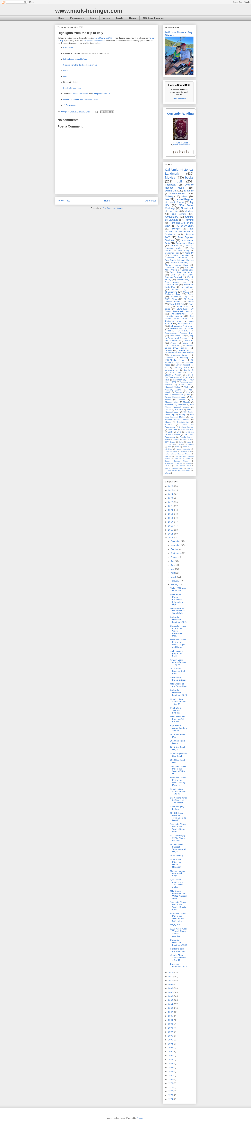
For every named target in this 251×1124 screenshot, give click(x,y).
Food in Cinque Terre (72, 88)
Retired (132, 18)
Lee (167, 199)
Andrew (189, 211)
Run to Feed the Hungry (181, 272)
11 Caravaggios (69, 105)
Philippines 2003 (185, 323)
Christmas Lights (173, 321)
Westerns (189, 340)
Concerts (181, 400)
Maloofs (186, 402)
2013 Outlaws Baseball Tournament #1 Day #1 (178, 848)
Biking (185, 343)
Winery (167, 473)
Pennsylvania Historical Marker (179, 352)
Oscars (168, 410)
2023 (170, 498)
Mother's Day (182, 279)
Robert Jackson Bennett (181, 144)
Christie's (169, 357)
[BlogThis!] (104, 111)
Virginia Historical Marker (174, 468)
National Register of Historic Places (179, 201)
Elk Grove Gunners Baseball (179, 276)
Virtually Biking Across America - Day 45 (178, 662)
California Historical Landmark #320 (178, 942)
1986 (170, 1067)
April (173, 573)
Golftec (181, 442)
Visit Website (179, 98)
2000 (170, 1020)
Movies (106, 18)
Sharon (188, 463)
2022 (170, 502)
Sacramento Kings (184, 243)
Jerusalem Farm (172, 370)
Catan (186, 292)
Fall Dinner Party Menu (179, 317)
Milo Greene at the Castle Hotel (178, 685)
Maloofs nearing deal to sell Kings (177, 873)
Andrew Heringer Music (179, 186)
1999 (170, 1024)
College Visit (183, 350)
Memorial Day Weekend (175, 405)
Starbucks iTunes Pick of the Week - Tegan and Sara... (178, 643)
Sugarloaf (187, 377)
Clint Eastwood (172, 345)
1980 (170, 1079)
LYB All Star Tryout (174, 360)
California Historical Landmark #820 (178, 692)
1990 (170, 1055)
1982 (170, 1071)
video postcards (183, 449)
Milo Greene (179, 193)
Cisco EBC (183, 331)
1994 (170, 1044)
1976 (170, 1095)
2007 (170, 992)
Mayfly (190, 301)
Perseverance (77, 18)
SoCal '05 (168, 466)
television (168, 449)
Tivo (169, 447)
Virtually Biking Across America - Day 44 (178, 701)
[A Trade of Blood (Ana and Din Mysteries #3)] (180, 139)
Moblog (169, 196)
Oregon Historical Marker (176, 461)
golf (179, 181)
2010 (170, 980)
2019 (170, 514)
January (175, 585)
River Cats (175, 372)
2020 (170, 510)
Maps (189, 442)
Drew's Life (173, 429)
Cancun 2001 (186, 439)
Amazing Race (181, 368)
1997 (170, 1032)
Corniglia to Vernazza (101, 94)
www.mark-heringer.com (88, 11)
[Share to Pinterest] (112, 111)
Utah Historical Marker (183, 466)
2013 (170, 538)
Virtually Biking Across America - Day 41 (178, 957)
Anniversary (171, 217)
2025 (170, 490)
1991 (170, 1051)
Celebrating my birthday (177, 807)
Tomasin (168, 425)
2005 (170, 1000)
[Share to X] (106, 111)
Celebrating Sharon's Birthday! (175, 710)
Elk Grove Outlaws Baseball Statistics (179, 231)
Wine (177, 447)
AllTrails (174, 245)
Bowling (182, 415)
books (189, 177)
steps (167, 309)
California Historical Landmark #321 (178, 619)
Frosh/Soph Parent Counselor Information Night (176, 599)
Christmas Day (172, 294)
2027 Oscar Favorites (153, 18)
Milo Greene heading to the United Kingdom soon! (178, 894)
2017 (170, 522)
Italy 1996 (168, 456)
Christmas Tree (172, 253)
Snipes (179, 444)
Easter (190, 294)
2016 (170, 526)
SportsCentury (183, 422)
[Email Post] (96, 112)
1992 (170, 1048)
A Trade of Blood (180, 143)
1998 (170, 1028)
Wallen (187, 387)
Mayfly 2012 (175, 925)
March (174, 577)
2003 (170, 1008)
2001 (170, 1016)
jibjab (167, 380)
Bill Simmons (171, 340)
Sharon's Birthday (179, 262)
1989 (170, 1059)
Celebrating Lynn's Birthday (178, 678)
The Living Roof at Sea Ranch (178, 754)
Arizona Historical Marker (176, 397)
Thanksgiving (171, 292)
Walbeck (190, 468)
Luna (188, 392)
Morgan (176, 228)
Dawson (178, 392)
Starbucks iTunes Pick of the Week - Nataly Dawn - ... (178, 781)
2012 (170, 972)
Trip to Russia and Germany (179, 336)
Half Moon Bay (179, 380)
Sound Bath (189, 444)
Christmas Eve (171, 284)
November (176, 545)
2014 (170, 534)
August (174, 557)
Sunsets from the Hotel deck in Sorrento (80, 65)
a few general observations (93, 40)
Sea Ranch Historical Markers (179, 260)
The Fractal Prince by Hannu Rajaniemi (175, 863)
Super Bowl (182, 306)
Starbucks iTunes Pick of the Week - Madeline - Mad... (178, 631)
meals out (186, 447)
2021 (170, 506)
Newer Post (64, 200)
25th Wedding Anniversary (181, 326)
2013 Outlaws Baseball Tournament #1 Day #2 (178, 816)
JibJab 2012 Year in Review (178, 589)
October (175, 549)
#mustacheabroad (179, 355)
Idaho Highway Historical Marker (177, 454)
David (65, 76)
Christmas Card (172, 267)
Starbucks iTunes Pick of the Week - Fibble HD (178, 770)
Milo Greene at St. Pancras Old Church (178, 719)
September (176, 553)
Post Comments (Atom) (112, 208)
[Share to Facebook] (109, 111)
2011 (170, 976)
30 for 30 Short (184, 225)
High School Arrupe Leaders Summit (178, 728)
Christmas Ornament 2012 (178, 965)
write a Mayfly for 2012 (102, 38)
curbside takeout (173, 316)
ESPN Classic (170, 442)
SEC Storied (169, 444)
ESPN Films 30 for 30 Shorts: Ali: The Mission (178, 800)
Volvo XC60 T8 (176, 304)
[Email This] (101, 111)
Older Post (150, 200)
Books (93, 18)
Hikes (184, 196)
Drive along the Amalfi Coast (75, 59)
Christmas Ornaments (176, 257)
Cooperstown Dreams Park (179, 333)
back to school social (174, 395)
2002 (170, 1012)
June (173, 565)
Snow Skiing (183, 250)
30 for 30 (188, 190)
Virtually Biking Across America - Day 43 (178, 791)
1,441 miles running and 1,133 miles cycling (176, 883)
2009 (170, 984)
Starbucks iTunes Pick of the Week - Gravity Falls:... (178, 906)
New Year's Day (177, 335)
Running (189, 219)
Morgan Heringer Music (176, 265)
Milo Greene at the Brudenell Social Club (177, 610)
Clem (173, 275)
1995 (170, 1040)
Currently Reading (180, 113)
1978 (170, 1087)
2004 (170, 1004)
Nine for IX (188, 370)
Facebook (170, 184)
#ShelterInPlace (179, 314)
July (173, 561)
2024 (170, 494)
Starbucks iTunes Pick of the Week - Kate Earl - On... (178, 917)
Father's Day (179, 289)
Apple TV (189, 253)
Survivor (169, 350)
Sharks (168, 422)
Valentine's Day (179, 296)
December (176, 541)
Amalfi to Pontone (80, 94)
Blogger (140, 1118)
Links (179, 432)
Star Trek (179, 410)
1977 (170, 1091)
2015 (170, 530)
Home (61, 18)
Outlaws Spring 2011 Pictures (179, 346)
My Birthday (187, 287)
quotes (175, 439)
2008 (170, 988)
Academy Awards (173, 390)
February (175, 581)
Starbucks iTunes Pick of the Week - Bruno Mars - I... (178, 828)
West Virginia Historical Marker (179, 470)
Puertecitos (169, 463)
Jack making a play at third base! (176, 653)
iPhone (173, 343)
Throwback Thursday (179, 255)
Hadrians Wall (186, 451)
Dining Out (170, 190)
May (173, 569)
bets (189, 395)
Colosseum (68, 48)
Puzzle (179, 463)
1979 (170, 1083)
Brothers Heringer (186, 427)
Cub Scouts (179, 214)
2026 (170, 486)
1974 (170, 1099)
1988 (170, 1063)
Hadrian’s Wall (187, 429)
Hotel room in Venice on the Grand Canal (80, 99)
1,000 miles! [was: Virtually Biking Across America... (178, 932)
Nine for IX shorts (182, 459)
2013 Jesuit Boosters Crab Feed (177, 671)
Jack (170, 432)
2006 (170, 996)
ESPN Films (171, 299)
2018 (170, 518)
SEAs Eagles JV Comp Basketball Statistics (179, 310)
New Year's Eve (175, 282)
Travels (119, 18)
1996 (170, 1036)
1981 (170, 1075)
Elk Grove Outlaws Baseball (179, 300)
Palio (65, 71)
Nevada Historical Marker (179, 246)
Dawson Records (171, 451)
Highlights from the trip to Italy (177, 950)
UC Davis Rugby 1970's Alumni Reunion (177, 838)
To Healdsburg (176, 855)
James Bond (187, 270)
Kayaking (184, 357)
